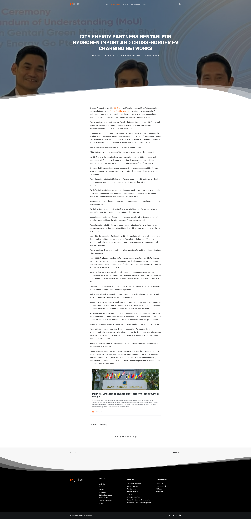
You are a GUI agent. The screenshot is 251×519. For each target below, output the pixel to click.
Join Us (129, 494)
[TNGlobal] (75, 4)
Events (125, 4)
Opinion (101, 490)
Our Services (131, 489)
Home (106, 4)
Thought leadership (105, 501)
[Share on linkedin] (125, 437)
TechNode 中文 (161, 486)
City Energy (117, 108)
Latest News (115, 4)
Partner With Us (132, 492)
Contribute (135, 4)
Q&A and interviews (105, 495)
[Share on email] (136, 437)
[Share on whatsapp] (128, 437)
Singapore (140, 55)
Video (101, 503)
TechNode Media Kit (134, 483)
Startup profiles (104, 498)
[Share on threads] (120, 437)
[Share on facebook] (115, 437)
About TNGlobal (132, 486)
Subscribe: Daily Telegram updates (139, 503)
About (145, 4)
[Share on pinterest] (123, 437)
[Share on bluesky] (130, 437)
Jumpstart (159, 492)
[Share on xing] (133, 437)
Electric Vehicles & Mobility (114, 55)
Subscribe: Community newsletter (138, 500)
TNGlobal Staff (154, 55)
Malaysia (128, 55)
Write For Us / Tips (133, 497)
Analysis (102, 484)
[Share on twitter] (118, 437)
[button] (180, 4)
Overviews (102, 492)
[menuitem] (105, 4)
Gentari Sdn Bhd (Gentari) (119, 111)
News (133, 55)
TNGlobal (159, 489)
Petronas (103, 425)
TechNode (159, 483)
